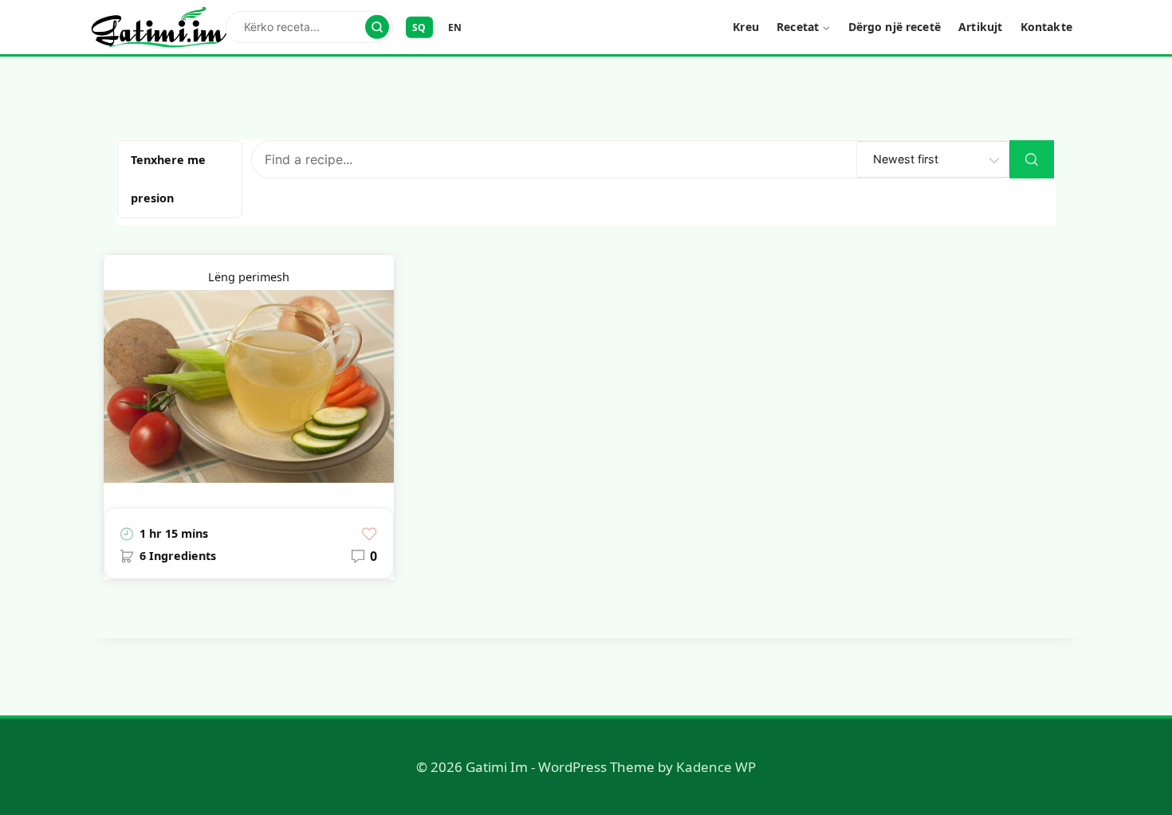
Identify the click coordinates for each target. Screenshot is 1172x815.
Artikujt (980, 26)
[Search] (377, 27)
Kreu (746, 26)
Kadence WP (716, 767)
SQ (419, 26)
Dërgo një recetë (894, 26)
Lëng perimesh (248, 276)
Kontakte (1046, 26)
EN (455, 26)
